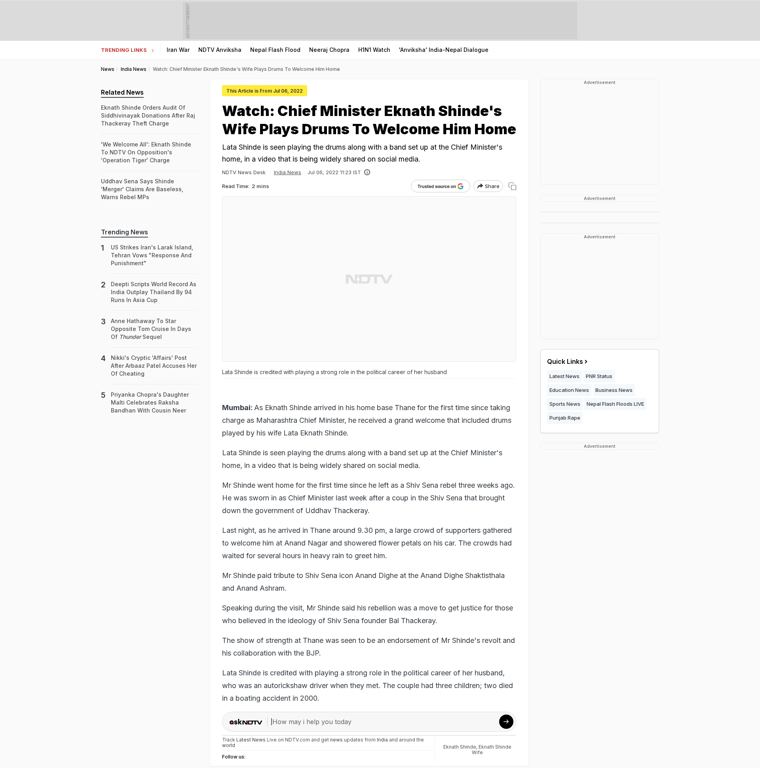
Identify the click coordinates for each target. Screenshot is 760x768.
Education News (569, 390)
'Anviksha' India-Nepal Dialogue (443, 49)
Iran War (178, 49)
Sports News (564, 404)
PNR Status (599, 376)
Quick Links (565, 361)
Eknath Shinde (459, 747)
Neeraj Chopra (329, 49)
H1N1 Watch (374, 49)
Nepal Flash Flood (275, 49)
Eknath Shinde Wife (491, 749)
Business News (614, 390)
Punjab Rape (564, 417)
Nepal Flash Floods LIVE (615, 404)
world (228, 745)
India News (287, 172)
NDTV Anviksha (219, 49)
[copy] (512, 186)
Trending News (124, 232)
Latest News (564, 376)
